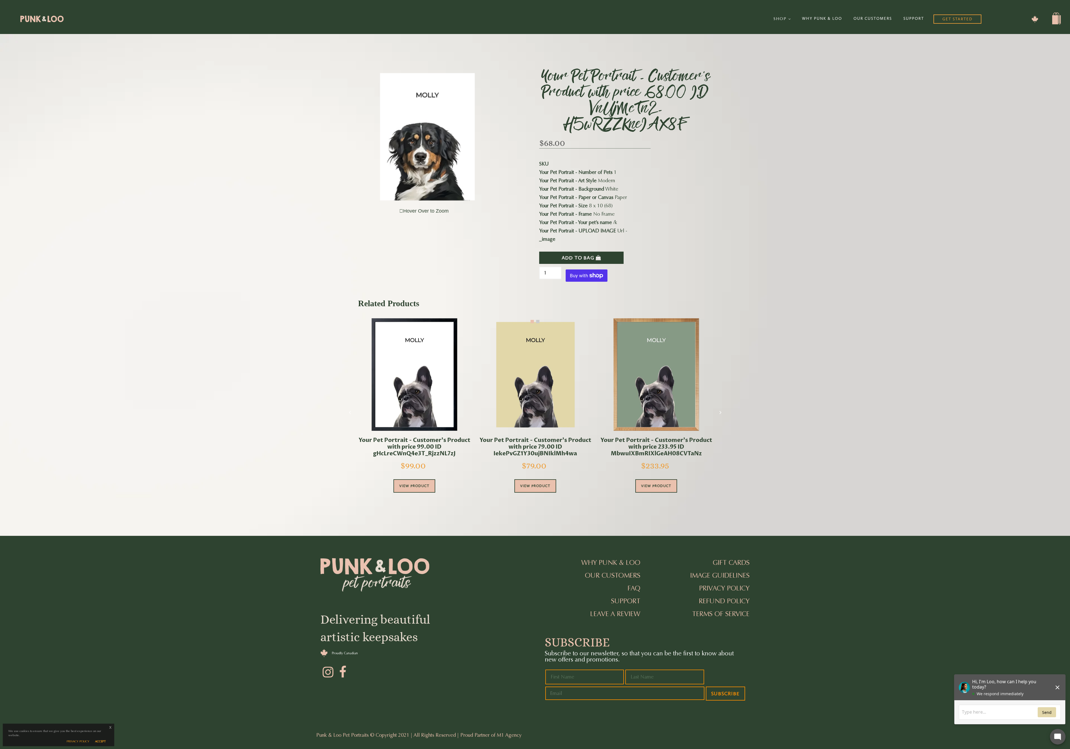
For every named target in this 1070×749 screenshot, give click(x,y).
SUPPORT (913, 18)
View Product (414, 486)
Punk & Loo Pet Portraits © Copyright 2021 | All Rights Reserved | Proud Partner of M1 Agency (419, 735)
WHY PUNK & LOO (822, 18)
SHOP (781, 18)
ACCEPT (100, 741)
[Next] (720, 412)
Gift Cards (731, 562)
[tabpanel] (414, 413)
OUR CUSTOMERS (872, 18)
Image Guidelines (720, 575)
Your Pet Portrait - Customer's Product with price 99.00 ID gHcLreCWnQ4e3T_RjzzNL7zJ (414, 447)
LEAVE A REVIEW (615, 614)
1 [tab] (532, 321)
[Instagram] (327, 671)
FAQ (634, 588)
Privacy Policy (724, 588)
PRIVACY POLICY (78, 741)
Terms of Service (721, 614)
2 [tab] (537, 321)
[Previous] (349, 412)
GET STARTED (957, 19)
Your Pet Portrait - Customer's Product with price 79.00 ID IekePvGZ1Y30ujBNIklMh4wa (535, 447)
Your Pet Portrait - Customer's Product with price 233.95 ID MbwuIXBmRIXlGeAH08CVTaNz (656, 447)
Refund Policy (724, 601)
